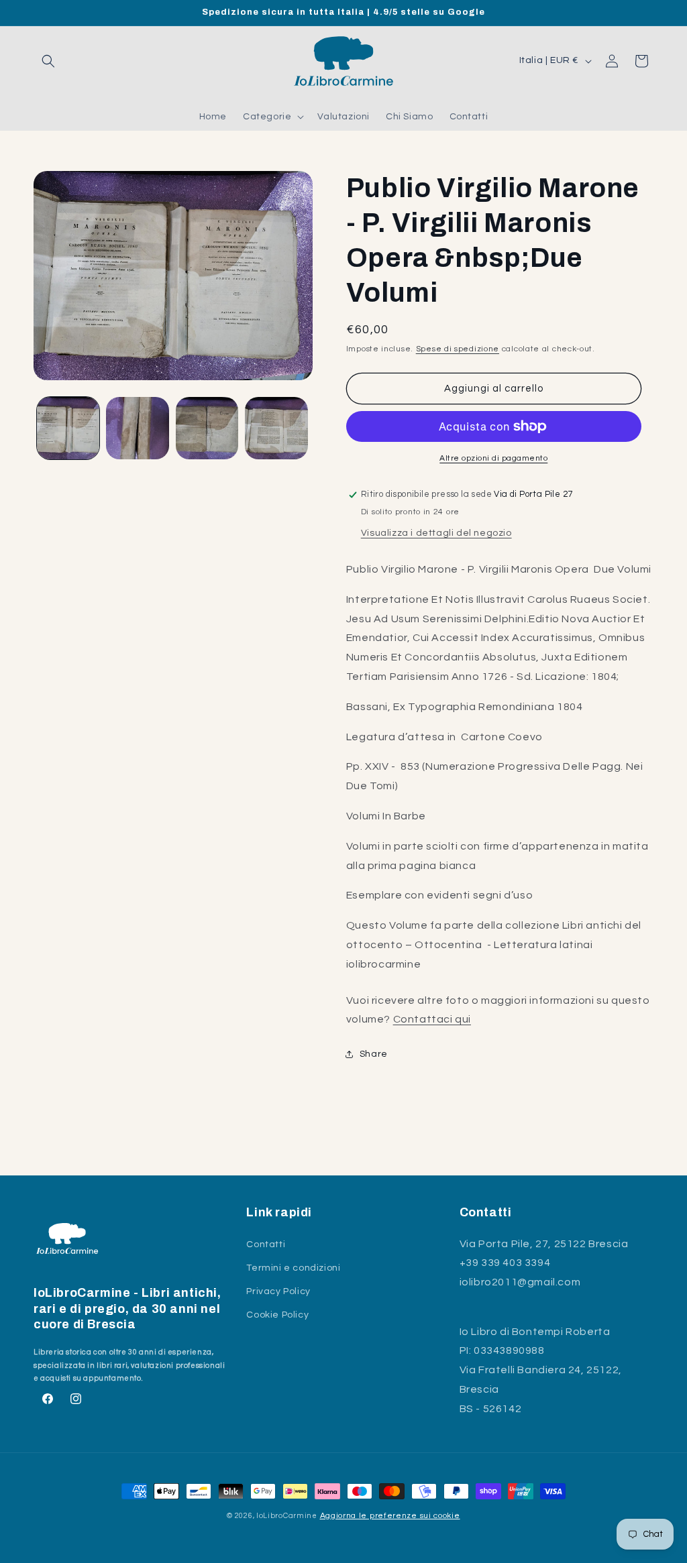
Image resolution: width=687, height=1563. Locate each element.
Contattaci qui (432, 1019)
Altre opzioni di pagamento (493, 458)
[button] (48, 61)
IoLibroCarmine (286, 1515)
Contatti (265, 1244)
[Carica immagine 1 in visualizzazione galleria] (68, 428)
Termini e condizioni (293, 1268)
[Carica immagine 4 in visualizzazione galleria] (276, 428)
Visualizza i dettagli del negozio (436, 533)
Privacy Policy (278, 1291)
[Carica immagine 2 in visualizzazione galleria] (137, 428)
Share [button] (374, 1054)
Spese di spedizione (457, 349)
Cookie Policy (277, 1315)
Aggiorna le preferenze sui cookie (390, 1515)
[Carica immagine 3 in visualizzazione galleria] (207, 428)
